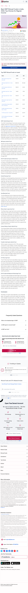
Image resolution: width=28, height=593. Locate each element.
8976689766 (15, 544)
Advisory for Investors (5, 514)
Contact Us (3, 507)
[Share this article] (13, 30)
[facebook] (9, 551)
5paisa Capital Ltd (5, 30)
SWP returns (4, 206)
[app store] (15, 563)
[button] (9, 5)
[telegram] (2, 551)
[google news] (17, 551)
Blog (6, 5)
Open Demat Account (14, 438)
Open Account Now (14, 67)
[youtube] (15, 551)
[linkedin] (12, 551)
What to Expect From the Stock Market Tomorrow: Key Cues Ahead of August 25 (15, 370)
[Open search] (24, 2)
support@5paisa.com (10, 539)
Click (8, 397)
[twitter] (7, 551)
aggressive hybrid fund (11, 126)
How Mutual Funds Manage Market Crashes (11, 384)
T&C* (20, 440)
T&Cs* (20, 352)
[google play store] (5, 563)
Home (2, 5)
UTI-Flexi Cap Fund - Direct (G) (7, 112)
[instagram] (4, 551)
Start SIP (14, 350)
